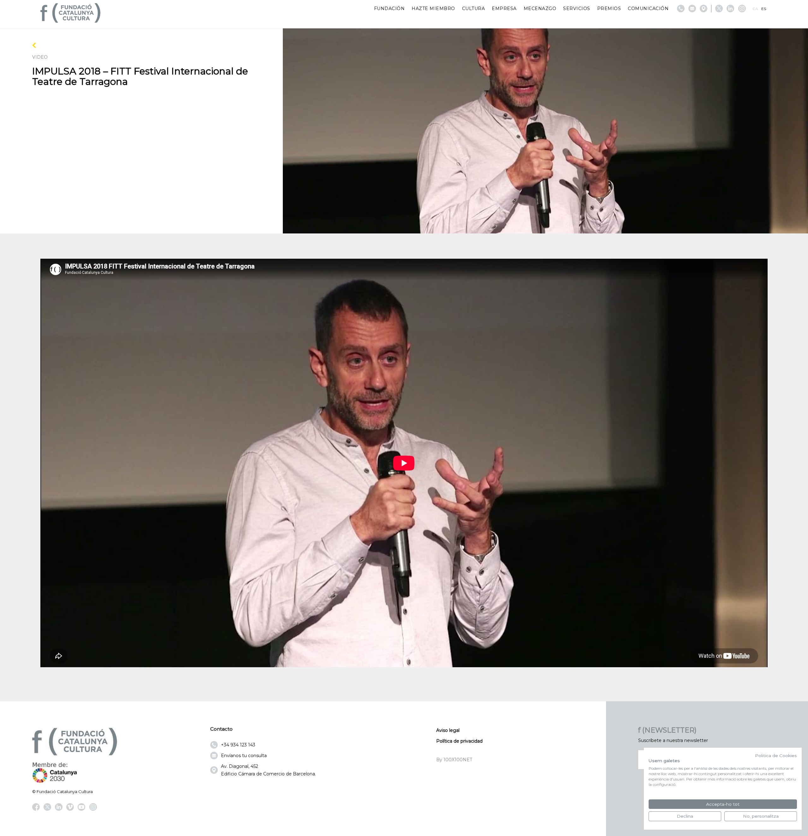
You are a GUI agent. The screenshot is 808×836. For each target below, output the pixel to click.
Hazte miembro (433, 8)
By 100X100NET (454, 759)
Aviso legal (448, 730)
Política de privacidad (459, 741)
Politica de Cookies (776, 755)
